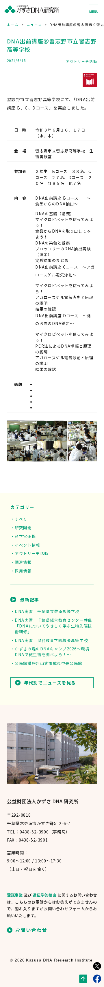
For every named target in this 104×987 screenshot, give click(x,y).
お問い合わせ (31, 930)
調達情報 (23, 562)
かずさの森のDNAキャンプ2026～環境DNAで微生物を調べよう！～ (52, 651)
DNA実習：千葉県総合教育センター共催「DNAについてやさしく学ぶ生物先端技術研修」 (53, 625)
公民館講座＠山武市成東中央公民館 (48, 663)
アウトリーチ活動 (81, 61)
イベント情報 (27, 545)
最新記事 (29, 599)
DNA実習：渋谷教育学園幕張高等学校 (51, 640)
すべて (21, 519)
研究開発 (23, 527)
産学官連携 (25, 536)
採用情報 (23, 571)
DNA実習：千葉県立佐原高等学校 (47, 611)
